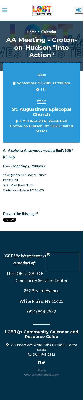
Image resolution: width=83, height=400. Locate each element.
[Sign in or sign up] (79, 10)
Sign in (41, 370)
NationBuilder (50, 374)
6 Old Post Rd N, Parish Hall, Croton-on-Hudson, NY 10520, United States (41, 126)
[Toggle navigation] (5, 10)
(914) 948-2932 (44, 354)
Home (31, 32)
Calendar (48, 32)
